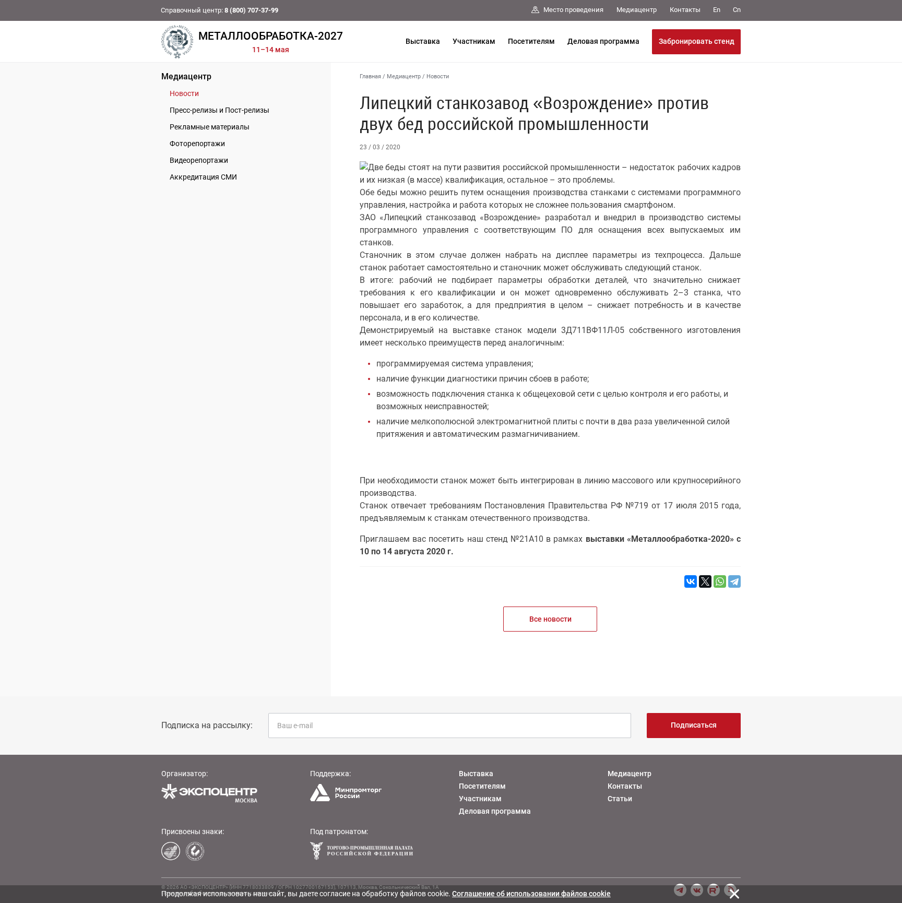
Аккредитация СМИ (203, 177)
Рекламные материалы (210, 127)
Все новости (550, 619)
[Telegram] (734, 581)
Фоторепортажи (197, 143)
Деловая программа (603, 41)
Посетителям (531, 41)
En (716, 10)
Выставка (423, 41)
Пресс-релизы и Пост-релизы (219, 110)
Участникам (474, 41)
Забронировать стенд (696, 41)
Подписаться (694, 725)
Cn (737, 10)
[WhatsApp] (720, 581)
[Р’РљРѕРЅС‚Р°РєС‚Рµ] (690, 581)
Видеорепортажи (199, 160)
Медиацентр (186, 76)
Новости (184, 93)
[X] (705, 581)
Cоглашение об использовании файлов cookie (531, 893)
